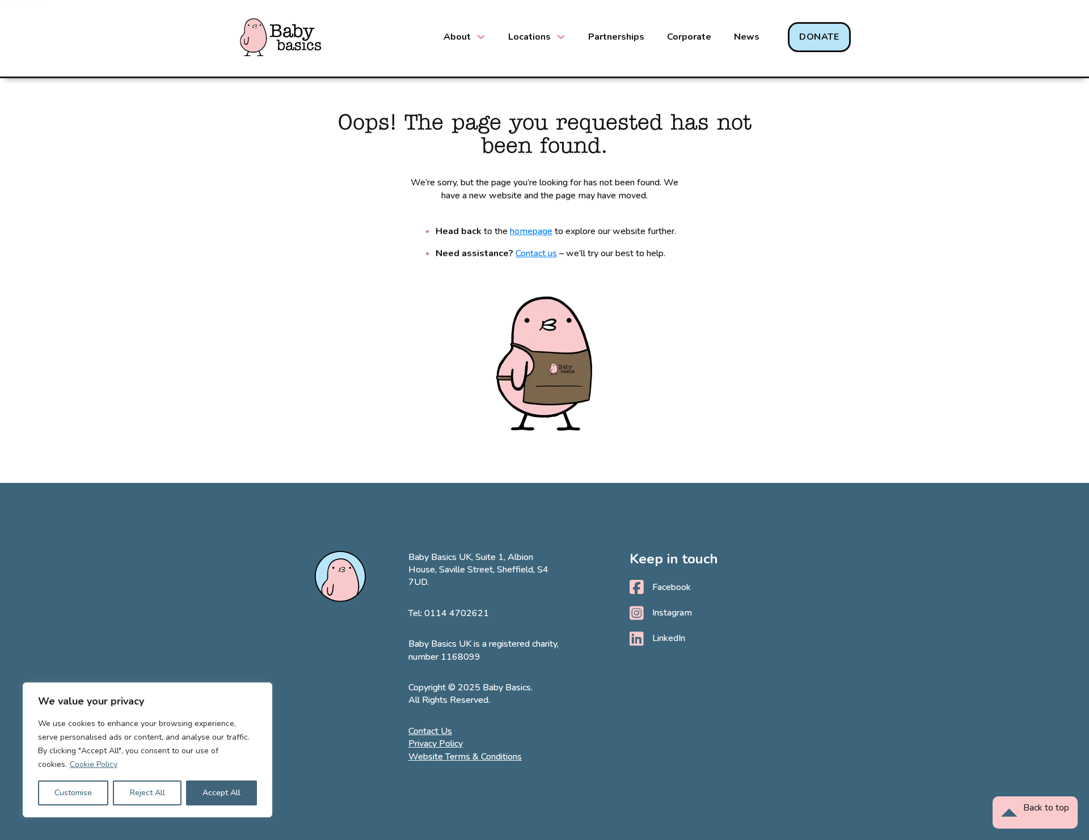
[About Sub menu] (481, 36)
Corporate (689, 37)
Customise (73, 792)
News (746, 37)
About (457, 37)
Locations (529, 37)
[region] (147, 749)
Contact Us (430, 731)
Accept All (221, 792)
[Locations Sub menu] (560, 36)
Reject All (147, 792)
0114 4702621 (456, 613)
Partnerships (616, 37)
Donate (819, 37)
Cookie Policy (93, 764)
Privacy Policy (435, 743)
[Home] (280, 37)
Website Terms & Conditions (465, 756)
